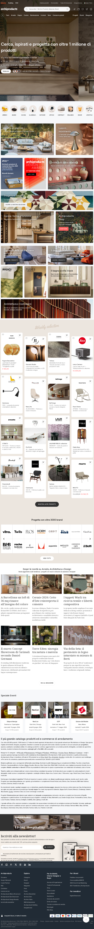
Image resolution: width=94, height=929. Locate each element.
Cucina (61, 753)
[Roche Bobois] (18, 546)
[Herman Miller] (41, 546)
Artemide (55, 757)
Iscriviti (50, 847)
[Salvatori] (76, 531)
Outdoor (46, 753)
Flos (50, 757)
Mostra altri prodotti (47, 504)
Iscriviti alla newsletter (7, 902)
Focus (25, 891)
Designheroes (28, 907)
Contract (79, 753)
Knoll (46, 757)
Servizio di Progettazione (54, 882)
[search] (26, 9)
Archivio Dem (28, 896)
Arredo (21, 753)
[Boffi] (87, 546)
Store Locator (51, 890)
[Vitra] (6, 531)
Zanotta (61, 757)
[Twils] (18, 531)
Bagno (39, 753)
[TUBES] (35, 282)
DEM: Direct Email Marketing (78, 883)
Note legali (50, 907)
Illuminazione (30, 753)
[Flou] (64, 531)
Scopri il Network (6, 880)
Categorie (27, 877)
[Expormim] (53, 546)
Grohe (11, 791)
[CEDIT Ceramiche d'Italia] (53, 531)
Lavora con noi (5, 891)
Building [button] (10, 3)
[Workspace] (78, 9)
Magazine (27, 885)
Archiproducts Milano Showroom (10, 894)
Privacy (42, 921)
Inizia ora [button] (6, 71)
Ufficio (54, 753)
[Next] (91, 111)
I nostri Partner (5, 883)
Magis (27, 765)
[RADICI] (12, 282)
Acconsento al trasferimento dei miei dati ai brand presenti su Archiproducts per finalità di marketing (26, 854)
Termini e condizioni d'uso (67, 921)
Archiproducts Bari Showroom (10, 896)
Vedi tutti (47, 558)
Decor (66, 753)
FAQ (2, 885)
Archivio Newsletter (30, 894)
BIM (16, 3)
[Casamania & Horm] (41, 531)
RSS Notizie (78, 921)
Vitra (42, 757)
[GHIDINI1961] (76, 546)
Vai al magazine (47, 683)
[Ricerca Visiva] (67, 9)
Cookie (56, 921)
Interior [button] (3, 3)
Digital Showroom (75, 895)
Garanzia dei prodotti (53, 899)
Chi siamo (4, 877)
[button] (88, 3)
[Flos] (30, 531)
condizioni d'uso (22, 858)
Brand (26, 880)
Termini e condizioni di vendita (56, 904)
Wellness (72, 753)
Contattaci (4, 888)
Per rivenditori (54, 3)
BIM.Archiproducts (29, 902)
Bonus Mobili (51, 893)
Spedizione (50, 896)
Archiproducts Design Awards (10, 899)
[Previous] (3, 111)
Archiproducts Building (30, 905)
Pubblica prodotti (44, 3)
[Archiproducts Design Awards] (35, 173)
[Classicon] (87, 531)
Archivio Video (28, 899)
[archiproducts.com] (9, 9)
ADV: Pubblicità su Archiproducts (80, 885)
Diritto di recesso (52, 901)
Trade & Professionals (66, 3)
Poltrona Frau (55, 763)
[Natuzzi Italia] (64, 546)
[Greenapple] (30, 546)
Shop (48, 888)
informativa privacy (34, 858)
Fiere (25, 888)
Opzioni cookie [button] (49, 921)
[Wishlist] (83, 9)
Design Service (78, 3)
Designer (26, 883)
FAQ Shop (50, 910)
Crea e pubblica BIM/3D (77, 880)
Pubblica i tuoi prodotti (76, 877)
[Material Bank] (12, 173)
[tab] (7, 873)
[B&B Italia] (6, 546)
